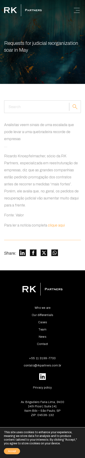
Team (42, 329)
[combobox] (36, 107)
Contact (42, 344)
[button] (22, 253)
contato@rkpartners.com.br (42, 365)
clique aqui (56, 225)
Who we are (43, 307)
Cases (42, 322)
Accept (12, 451)
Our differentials (42, 315)
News (42, 336)
